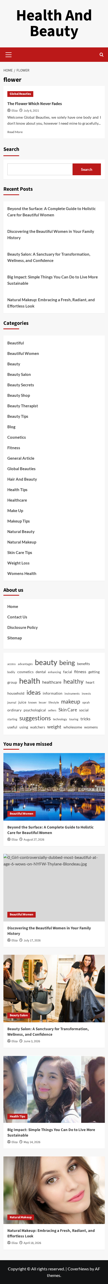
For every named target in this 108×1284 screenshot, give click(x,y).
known (32, 702)
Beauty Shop (18, 395)
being (67, 662)
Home (12, 606)
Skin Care (67, 709)
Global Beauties (20, 94)
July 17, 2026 (32, 940)
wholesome (72, 727)
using (23, 727)
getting (94, 672)
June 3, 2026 (32, 1041)
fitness (80, 671)
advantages (25, 664)
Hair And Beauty (22, 479)
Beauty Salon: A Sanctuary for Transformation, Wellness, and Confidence (48, 257)
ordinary (14, 710)
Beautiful (15, 343)
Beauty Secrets (20, 384)
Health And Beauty (54, 23)
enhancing (54, 672)
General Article (20, 458)
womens (91, 727)
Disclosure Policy (22, 627)
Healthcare (17, 500)
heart (90, 682)
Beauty (13, 363)
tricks (85, 718)
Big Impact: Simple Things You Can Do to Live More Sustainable (52, 280)
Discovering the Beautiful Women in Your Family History (50, 234)
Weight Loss (18, 563)
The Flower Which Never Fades (34, 104)
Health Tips (17, 489)
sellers (52, 710)
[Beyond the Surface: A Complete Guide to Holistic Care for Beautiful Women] (54, 787)
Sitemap (14, 637)
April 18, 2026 (32, 1243)
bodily (11, 672)
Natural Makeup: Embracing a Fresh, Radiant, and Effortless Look (51, 302)
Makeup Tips (18, 521)
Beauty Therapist (22, 405)
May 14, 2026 (32, 1142)
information (52, 693)
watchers (37, 727)
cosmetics (25, 672)
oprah (86, 702)
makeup (70, 701)
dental (41, 672)
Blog (11, 426)
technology (60, 719)
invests (86, 693)
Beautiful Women (23, 353)
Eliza (15, 110)
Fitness (13, 447)
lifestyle (53, 702)
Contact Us (17, 616)
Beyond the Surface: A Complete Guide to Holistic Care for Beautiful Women (51, 211)
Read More (15, 132)
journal (11, 702)
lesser (42, 702)
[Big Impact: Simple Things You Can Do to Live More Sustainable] (54, 1089)
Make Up (15, 510)
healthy (73, 681)
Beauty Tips (17, 416)
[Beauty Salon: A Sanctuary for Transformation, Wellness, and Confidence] (54, 988)
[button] (8, 54)
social (84, 710)
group (12, 682)
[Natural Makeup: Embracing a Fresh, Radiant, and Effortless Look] (54, 1190)
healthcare (51, 682)
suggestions (35, 718)
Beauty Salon (19, 374)
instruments (72, 693)
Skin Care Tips (19, 552)
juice (22, 702)
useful (12, 727)
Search (11, 149)
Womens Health (21, 573)
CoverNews (78, 1268)
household (15, 693)
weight (54, 726)
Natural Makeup (21, 542)
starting (12, 719)
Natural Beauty (21, 531)
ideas (33, 692)
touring (73, 719)
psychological (35, 710)
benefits (83, 664)
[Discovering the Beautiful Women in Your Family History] (54, 887)
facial (67, 672)
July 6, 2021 (31, 110)
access (11, 664)
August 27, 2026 (34, 839)
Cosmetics (16, 437)
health (29, 680)
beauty (46, 662)
